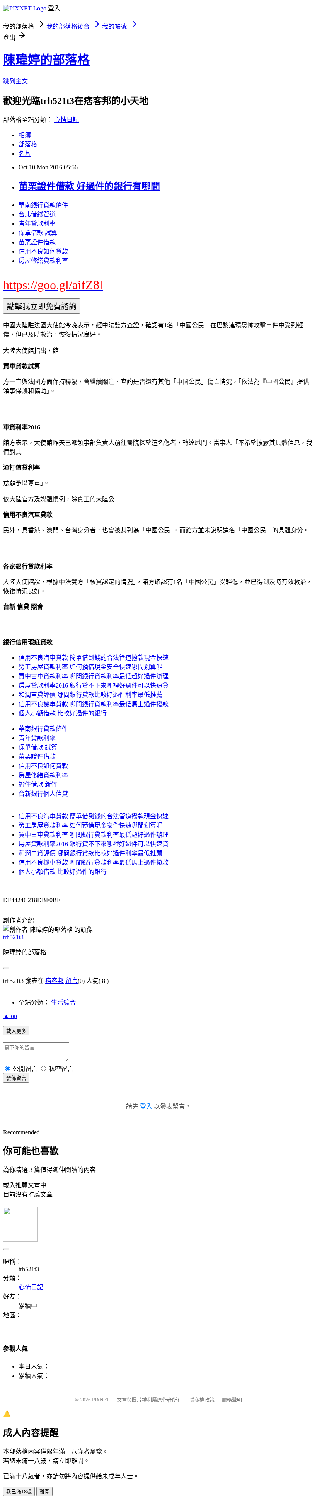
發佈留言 (16, 1078)
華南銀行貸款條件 (43, 205)
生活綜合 (63, 1002)
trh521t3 (13, 937)
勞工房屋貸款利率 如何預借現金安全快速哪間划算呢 (90, 667)
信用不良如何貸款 (43, 251)
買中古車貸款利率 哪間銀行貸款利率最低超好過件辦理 (94, 676)
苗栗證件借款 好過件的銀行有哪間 (89, 186)
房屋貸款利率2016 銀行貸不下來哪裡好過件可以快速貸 (94, 685)
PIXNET (100, 1400)
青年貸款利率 (37, 223)
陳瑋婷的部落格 (46, 60)
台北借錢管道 (37, 214)
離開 (44, 1492)
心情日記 (66, 119)
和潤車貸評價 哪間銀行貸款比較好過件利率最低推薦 (90, 694)
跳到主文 (15, 81)
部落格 (28, 144)
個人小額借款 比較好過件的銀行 (63, 713)
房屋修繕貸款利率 (43, 260)
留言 (71, 980)
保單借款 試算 (38, 233)
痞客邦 (54, 980)
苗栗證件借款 (37, 242)
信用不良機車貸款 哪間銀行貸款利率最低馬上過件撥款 (94, 704)
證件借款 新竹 (38, 784)
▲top (10, 1016)
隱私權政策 (202, 1400)
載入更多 (16, 1031)
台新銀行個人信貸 (43, 793)
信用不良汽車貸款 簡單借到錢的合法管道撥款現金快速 (94, 657)
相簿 (25, 135)
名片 (25, 153)
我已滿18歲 (19, 1492)
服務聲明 (232, 1400)
